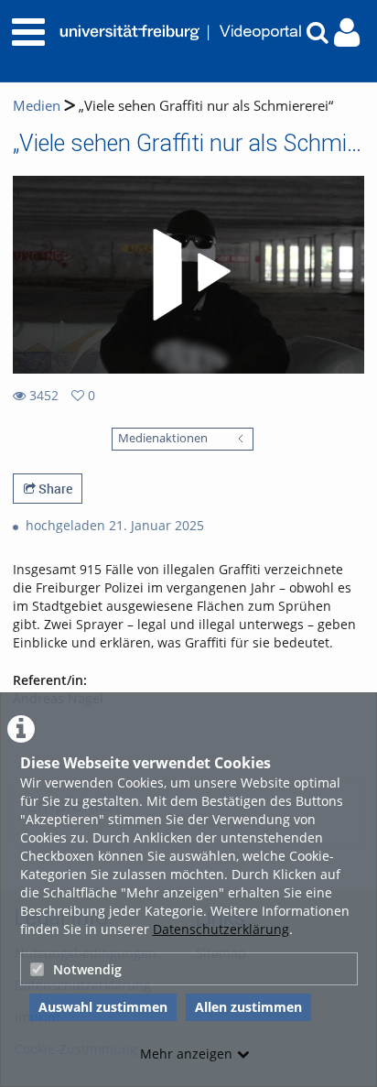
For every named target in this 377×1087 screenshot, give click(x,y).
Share (54, 488)
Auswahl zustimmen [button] (102, 1007)
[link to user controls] (347, 32)
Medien (36, 105)
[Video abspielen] (188, 275)
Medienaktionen (163, 438)
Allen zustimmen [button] (248, 1007)
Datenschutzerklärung (221, 929)
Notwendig (87, 969)
